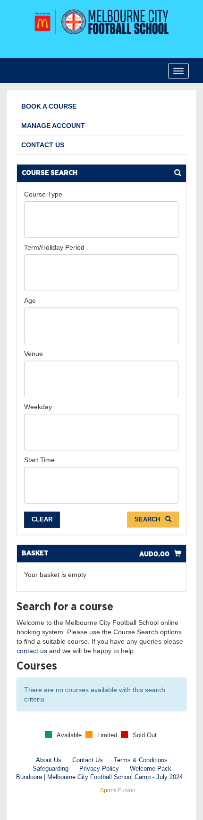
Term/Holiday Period (54, 247)
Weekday (38, 406)
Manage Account (53, 125)
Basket (35, 553)
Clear (42, 519)
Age (30, 300)
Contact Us (42, 145)
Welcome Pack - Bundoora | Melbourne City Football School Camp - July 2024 (99, 773)
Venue (33, 353)
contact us (32, 650)
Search (148, 519)
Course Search (49, 172)
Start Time (39, 460)
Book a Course (48, 106)
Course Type (43, 194)
